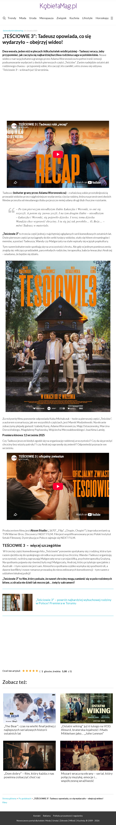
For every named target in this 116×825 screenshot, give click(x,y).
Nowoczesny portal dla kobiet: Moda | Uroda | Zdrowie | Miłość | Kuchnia (51, 820)
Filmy (4, 802)
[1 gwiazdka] (23, 670)
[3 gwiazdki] (30, 670)
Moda (22, 18)
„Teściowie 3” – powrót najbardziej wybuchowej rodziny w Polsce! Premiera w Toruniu (73, 601)
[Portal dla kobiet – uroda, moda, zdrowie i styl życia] (58, 6)
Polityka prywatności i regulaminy (68, 816)
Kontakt (36, 816)
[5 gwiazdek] (36, 670)
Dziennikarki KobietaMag (13, 31)
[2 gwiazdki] (26, 670)
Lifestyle (87, 18)
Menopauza (46, 18)
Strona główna (9, 798)
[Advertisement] (58, 96)
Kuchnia (74, 18)
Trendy (12, 18)
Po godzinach (25, 798)
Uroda (32, 18)
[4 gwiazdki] (33, 670)
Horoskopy (102, 18)
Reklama (47, 816)
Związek (61, 18)
